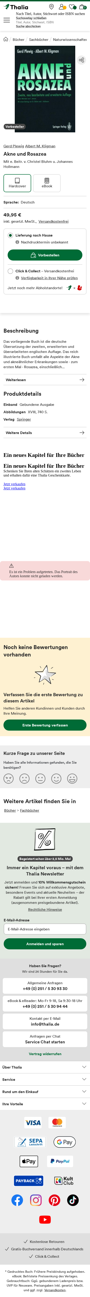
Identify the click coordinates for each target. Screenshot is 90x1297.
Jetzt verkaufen (14, 484)
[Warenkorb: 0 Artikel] (82, 6)
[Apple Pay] (28, 1162)
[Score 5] (72, 778)
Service (8, 1079)
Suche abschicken (28, 26)
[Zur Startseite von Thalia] (26, 6)
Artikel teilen (81, 60)
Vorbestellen (48, 255)
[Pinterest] (54, 1200)
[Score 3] (40, 778)
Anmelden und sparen (45, 943)
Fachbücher (29, 810)
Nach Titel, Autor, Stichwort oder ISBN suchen (50, 14)
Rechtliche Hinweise (45, 909)
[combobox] (10, 235)
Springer (24, 419)
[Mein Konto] (61, 6)
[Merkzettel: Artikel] (72, 6)
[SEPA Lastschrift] (30, 1142)
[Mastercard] (57, 1123)
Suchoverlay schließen (31, 18)
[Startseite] (5, 39)
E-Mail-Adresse (17, 920)
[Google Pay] (64, 1142)
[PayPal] (60, 1162)
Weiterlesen (16, 379)
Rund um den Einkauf (20, 1091)
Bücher (18, 39)
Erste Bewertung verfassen (45, 725)
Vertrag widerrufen (45, 1053)
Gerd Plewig (13, 146)
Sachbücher (38, 39)
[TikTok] (73, 1200)
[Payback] (28, 1181)
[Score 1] (8, 778)
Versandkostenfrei (54, 221)
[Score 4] (56, 778)
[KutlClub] (64, 1181)
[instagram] (36, 1200)
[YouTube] (45, 1220)
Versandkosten (55, 1290)
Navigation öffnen (6, 20)
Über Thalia (12, 1067)
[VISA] (33, 1123)
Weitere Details (19, 432)
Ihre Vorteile (12, 1103)
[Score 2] (24, 778)
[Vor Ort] (51, 6)
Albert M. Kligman (40, 146)
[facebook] (17, 1200)
